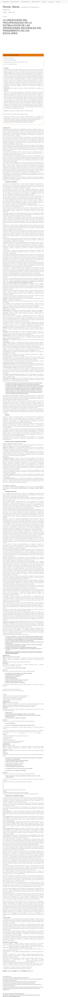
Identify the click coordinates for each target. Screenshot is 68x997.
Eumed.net (6, 2)
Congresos (51, 1)
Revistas (44, 1)
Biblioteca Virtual (35, 1)
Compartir (5, 16)
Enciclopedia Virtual (25, 1)
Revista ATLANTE (14, 1)
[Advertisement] (23, 44)
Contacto (58, 1)
